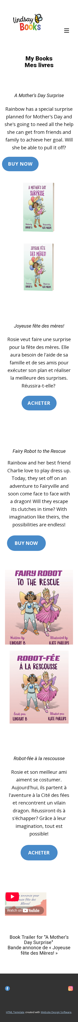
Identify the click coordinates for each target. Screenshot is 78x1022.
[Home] (29, 23)
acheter (39, 403)
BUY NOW (26, 543)
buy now (20, 163)
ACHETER (39, 852)
